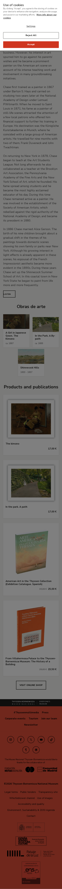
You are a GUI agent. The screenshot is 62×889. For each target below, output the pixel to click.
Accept (31, 44)
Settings (31, 26)
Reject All (31, 35)
